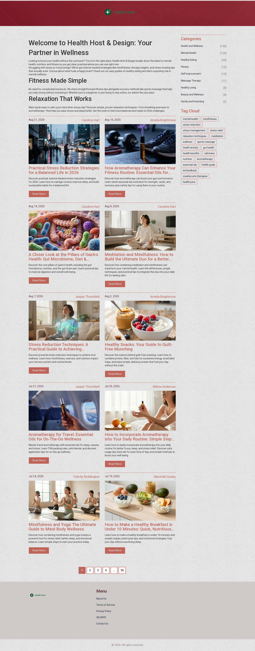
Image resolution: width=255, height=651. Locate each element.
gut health (208, 147)
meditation (217, 136)
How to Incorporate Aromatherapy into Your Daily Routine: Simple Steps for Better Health (139, 437)
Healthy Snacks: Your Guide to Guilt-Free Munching (138, 347)
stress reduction (192, 124)
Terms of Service (105, 604)
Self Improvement (191, 73)
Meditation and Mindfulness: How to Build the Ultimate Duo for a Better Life (139, 257)
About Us (101, 598)
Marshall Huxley (165, 476)
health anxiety (190, 147)
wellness (187, 141)
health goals (208, 164)
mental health (190, 119)
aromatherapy (205, 159)
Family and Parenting (192, 101)
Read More (38, 193)
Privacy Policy (103, 611)
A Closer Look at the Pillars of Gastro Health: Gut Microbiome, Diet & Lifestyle (63, 257)
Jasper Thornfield (87, 296)
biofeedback (190, 170)
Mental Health (188, 53)
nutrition (187, 159)
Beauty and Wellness (192, 94)
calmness (209, 153)
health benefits (191, 153)
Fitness (185, 66)
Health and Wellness (192, 46)
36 (122, 570)
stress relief (216, 130)
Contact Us (102, 623)
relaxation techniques (194, 136)
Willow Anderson (164, 386)
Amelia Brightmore (163, 120)
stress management (194, 130)
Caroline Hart (91, 120)
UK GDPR (101, 617)
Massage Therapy (191, 80)
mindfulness (210, 119)
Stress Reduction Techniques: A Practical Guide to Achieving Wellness (58, 347)
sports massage (206, 141)
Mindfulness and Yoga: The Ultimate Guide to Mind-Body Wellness (62, 527)
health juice (189, 182)
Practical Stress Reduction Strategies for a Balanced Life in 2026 (64, 170)
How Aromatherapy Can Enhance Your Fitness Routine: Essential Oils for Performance (140, 170)
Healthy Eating (189, 59)
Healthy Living (188, 87)
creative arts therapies (195, 176)
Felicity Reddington (86, 476)
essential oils (190, 164)
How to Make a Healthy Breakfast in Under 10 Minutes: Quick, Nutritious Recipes (138, 527)
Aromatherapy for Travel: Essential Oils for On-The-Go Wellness (61, 437)
